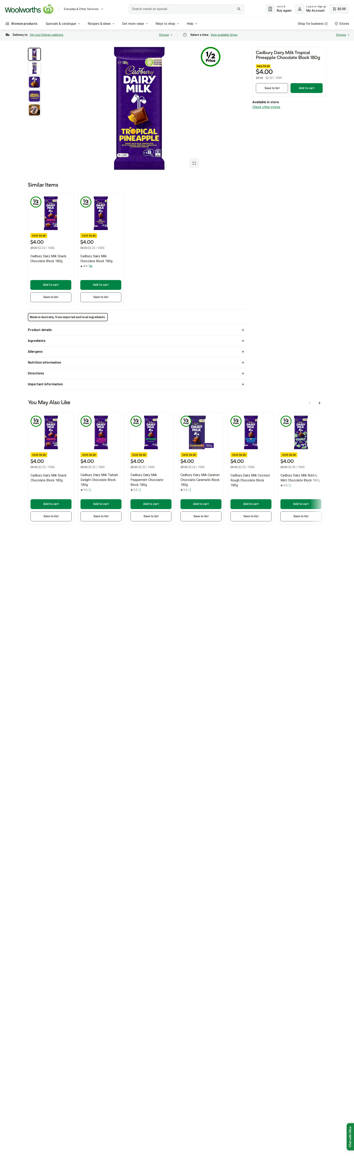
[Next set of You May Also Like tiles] (319, 403)
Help (190, 24)
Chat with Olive (350, 1136)
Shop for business (311, 24)
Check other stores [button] (266, 107)
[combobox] (186, 9)
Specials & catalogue (61, 24)
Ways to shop (165, 24)
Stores (344, 24)
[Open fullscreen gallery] (194, 163)
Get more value (133, 24)
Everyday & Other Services (81, 9)
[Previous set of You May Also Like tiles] (309, 403)
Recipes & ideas (99, 24)
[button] (34, 54)
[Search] (238, 9)
